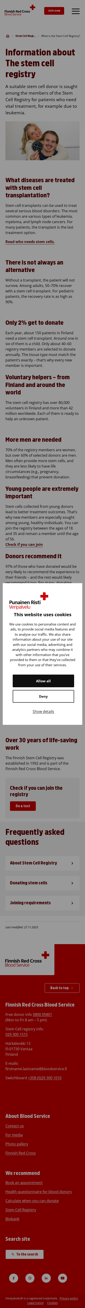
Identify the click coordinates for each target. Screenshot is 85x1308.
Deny (43, 696)
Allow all (43, 681)
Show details (43, 711)
